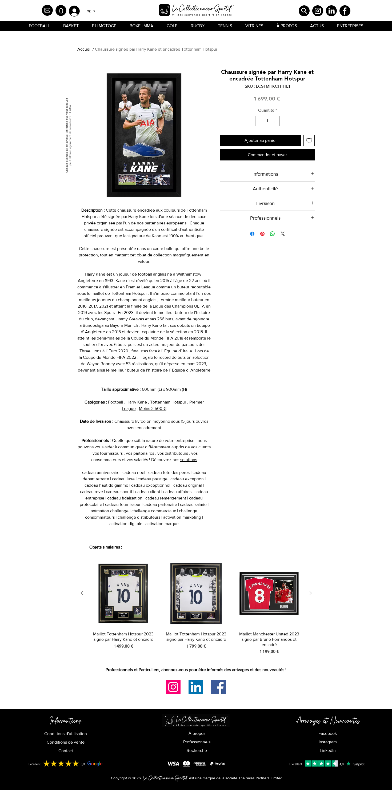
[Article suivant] (310, 593)
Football (115, 402)
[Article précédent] (82, 593)
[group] (196, 607)
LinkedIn (328, 750)
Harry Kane (136, 402)
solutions (188, 459)
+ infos (69, 109)
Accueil (84, 49)
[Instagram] (173, 687)
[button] (60, 10)
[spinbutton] (267, 121)
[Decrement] (259, 121)
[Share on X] (282, 234)
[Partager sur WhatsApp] (272, 234)
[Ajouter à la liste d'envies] (309, 140)
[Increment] (275, 121)
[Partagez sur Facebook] (252, 234)
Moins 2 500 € (152, 408)
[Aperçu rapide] (123, 593)
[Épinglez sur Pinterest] (262, 234)
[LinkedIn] (196, 687)
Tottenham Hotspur (168, 402)
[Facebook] (218, 687)
